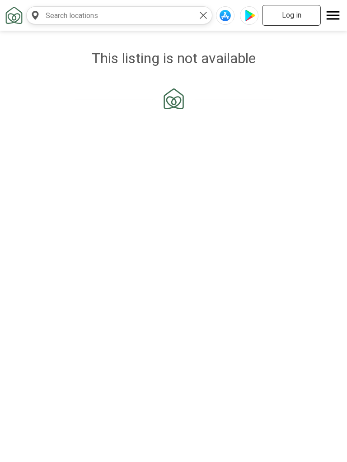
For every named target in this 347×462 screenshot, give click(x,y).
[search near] (35, 15)
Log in (291, 15)
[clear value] (203, 15)
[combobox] (110, 15)
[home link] (14, 15)
